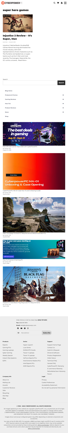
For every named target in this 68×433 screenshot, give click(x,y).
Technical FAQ (52, 361)
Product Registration (54, 355)
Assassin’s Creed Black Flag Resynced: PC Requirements (21, 302)
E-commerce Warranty (54, 368)
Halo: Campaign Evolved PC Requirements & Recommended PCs (24, 233)
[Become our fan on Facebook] (18, 328)
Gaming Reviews (34, 99)
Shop (6, 116)
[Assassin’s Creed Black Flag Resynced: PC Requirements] (34, 284)
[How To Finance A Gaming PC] (34, 249)
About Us (6, 380)
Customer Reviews (9, 388)
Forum (49, 374)
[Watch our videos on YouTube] (21, 328)
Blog (4, 398)
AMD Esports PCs (29, 366)
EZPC (4, 361)
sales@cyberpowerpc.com (28, 325)
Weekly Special (8, 355)
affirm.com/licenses (34, 428)
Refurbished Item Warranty (56, 371)
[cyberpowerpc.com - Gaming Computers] (11, 3)
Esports (5, 345)
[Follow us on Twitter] (24, 328)
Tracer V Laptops (28, 353)
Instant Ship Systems (9, 358)
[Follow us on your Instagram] (28, 328)
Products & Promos (34, 95)
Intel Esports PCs (28, 363)
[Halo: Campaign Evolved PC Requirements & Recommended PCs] (34, 214)
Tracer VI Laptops (29, 355)
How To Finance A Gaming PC (13, 260)
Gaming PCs (7, 347)
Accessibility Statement (49, 385)
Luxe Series (27, 347)
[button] (54, 3)
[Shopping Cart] (58, 3)
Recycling (6, 393)
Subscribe (46, 333)
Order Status (51, 358)
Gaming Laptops (8, 350)
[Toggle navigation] (65, 3)
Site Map (5, 396)
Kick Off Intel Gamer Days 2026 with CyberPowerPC (20, 146)
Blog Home (8, 91)
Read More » (22, 60)
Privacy (44, 380)
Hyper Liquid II (28, 345)
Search (5, 79)
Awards (5, 385)
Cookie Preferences (48, 382)
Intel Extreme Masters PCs (32, 361)
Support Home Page (54, 345)
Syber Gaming (7, 353)
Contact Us (51, 347)
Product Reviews (34, 108)
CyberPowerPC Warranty (55, 366)
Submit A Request (53, 350)
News (34, 112)
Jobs (4, 390)
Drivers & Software (53, 353)
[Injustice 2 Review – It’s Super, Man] (18, 23)
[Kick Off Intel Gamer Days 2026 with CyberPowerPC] (34, 134)
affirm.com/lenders (43, 425)
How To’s (34, 104)
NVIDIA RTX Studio (29, 350)
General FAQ (51, 363)
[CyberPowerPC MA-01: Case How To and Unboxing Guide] (34, 171)
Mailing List (6, 382)
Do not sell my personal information (53, 388)
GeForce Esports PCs (30, 358)
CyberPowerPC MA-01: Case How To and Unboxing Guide (21, 191)
